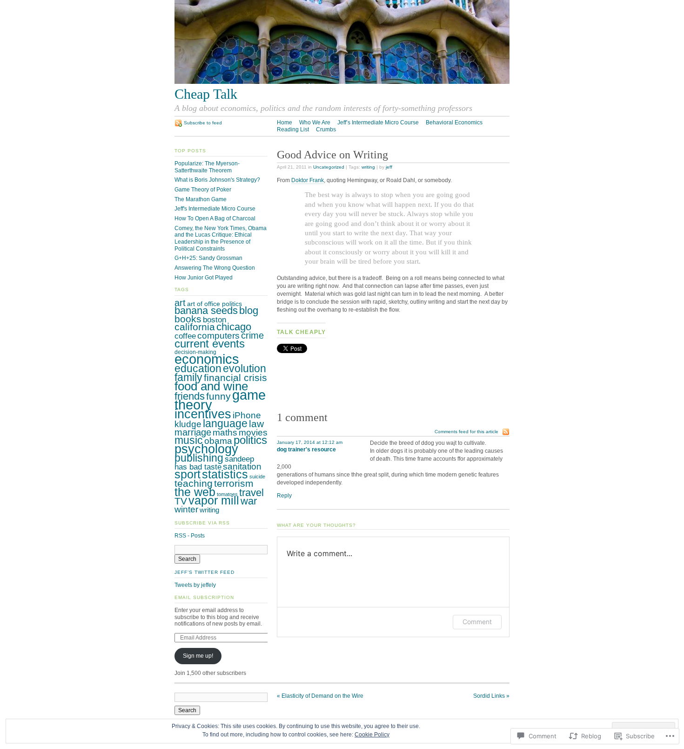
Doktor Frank (307, 180)
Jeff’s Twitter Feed (204, 572)
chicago (233, 327)
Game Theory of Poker (202, 189)
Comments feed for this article (466, 431)
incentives (202, 414)
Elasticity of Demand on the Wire (320, 696)
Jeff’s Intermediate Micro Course (378, 122)
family (188, 377)
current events (209, 343)
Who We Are (314, 122)
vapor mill (213, 500)
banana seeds (206, 310)
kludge (187, 424)
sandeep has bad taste (214, 463)
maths (225, 432)
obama (218, 441)
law (256, 423)
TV (180, 501)
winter (186, 509)
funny (218, 396)
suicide (257, 476)
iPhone (247, 415)
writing (368, 167)
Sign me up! (198, 656)
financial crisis (235, 377)
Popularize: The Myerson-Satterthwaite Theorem (207, 167)
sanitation (242, 466)
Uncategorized (328, 167)
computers (218, 335)
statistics (225, 474)
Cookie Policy (372, 734)
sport (187, 474)
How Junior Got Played (203, 277)
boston (214, 319)
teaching (193, 483)
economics (206, 359)
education (197, 368)
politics (250, 440)
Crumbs (326, 129)
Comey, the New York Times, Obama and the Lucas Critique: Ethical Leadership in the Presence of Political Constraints (220, 238)
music (188, 440)
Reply (284, 495)
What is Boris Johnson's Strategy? (217, 180)
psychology (206, 449)
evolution (244, 368)
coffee (185, 335)
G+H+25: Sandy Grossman (208, 258)
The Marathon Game (200, 199)
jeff (389, 167)
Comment (477, 622)
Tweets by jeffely (195, 585)
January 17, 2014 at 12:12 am (309, 442)
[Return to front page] (342, 82)
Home (284, 122)
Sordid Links (491, 696)
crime (252, 335)
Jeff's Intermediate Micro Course (214, 208)
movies (253, 432)
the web (194, 491)
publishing (198, 458)
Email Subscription (204, 597)
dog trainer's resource (306, 449)
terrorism (234, 483)
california (194, 326)
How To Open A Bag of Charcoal (214, 218)
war (249, 501)
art (180, 303)
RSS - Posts (189, 535)
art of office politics (214, 303)
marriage (192, 432)
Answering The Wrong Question (214, 268)
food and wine (211, 386)
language (225, 423)
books (187, 318)
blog (248, 310)
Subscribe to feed (203, 122)
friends (189, 396)
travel (251, 492)
